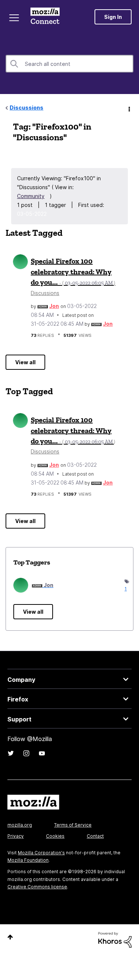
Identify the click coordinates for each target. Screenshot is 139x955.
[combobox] (69, 64)
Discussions (26, 107)
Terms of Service (73, 825)
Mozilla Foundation (28, 860)
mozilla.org (19, 825)
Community (30, 196)
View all (25, 362)
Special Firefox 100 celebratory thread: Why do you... (73, 271)
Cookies (55, 836)
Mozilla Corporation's (41, 852)
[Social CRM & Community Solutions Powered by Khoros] (115, 939)
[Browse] (14, 17)
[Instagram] (26, 753)
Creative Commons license (37, 886)
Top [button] (10, 937)
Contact (95, 836)
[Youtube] (42, 753)
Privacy (15, 836)
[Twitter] (10, 753)
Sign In (113, 17)
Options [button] (128, 108)
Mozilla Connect (45, 16)
